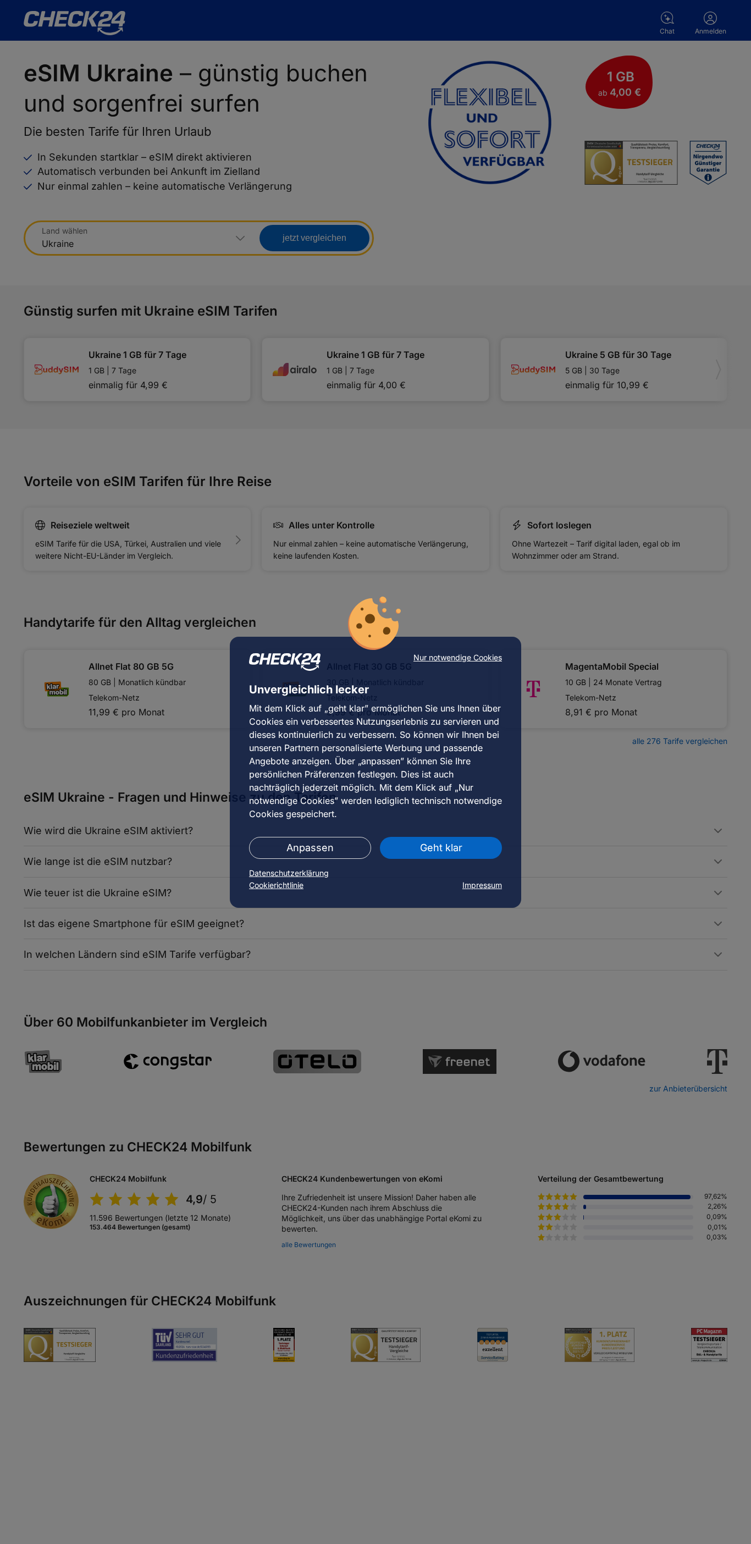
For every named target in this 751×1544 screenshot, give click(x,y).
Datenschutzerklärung (289, 873)
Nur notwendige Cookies (457, 657)
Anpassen (310, 847)
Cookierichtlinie (276, 885)
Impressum (482, 885)
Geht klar (441, 847)
